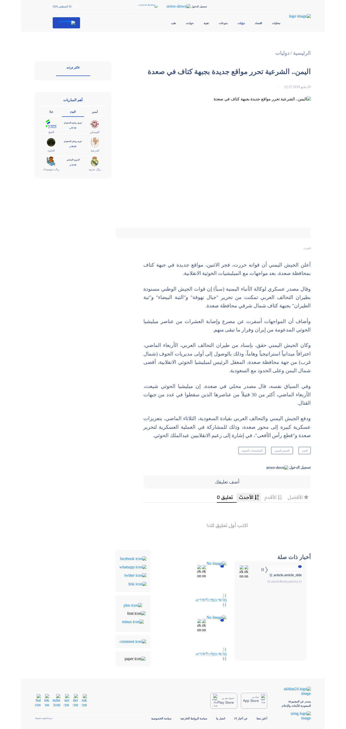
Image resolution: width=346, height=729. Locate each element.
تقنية (206, 23)
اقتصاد (258, 23)
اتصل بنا (220, 718)
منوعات (223, 23)
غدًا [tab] (51, 111)
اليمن (304, 450)
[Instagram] (66, 700)
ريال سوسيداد (51, 169)
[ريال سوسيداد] (51, 160)
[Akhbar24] (293, 691)
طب (173, 23)
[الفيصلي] (94, 123)
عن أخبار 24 (241, 718)
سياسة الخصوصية (161, 718)
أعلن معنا (262, 718)
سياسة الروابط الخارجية (193, 718)
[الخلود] (51, 142)
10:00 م (73, 165)
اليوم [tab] (73, 111)
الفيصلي (95, 132)
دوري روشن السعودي (73, 123)
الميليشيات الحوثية (252, 450)
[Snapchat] (38, 700)
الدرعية (95, 150)
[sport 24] (66, 23)
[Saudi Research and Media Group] (293, 715)
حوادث (190, 23)
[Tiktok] (46, 700)
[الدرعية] (94, 142)
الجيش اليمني (282, 450)
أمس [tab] (95, 111)
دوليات (241, 23)
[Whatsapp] (132, 567)
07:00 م (73, 128)
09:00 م (73, 146)
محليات (276, 23)
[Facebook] (133, 558)
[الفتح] (51, 123)
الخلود (51, 150)
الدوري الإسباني (73, 160)
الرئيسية (302, 53)
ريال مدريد (95, 169)
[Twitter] (135, 575)
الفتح (51, 132)
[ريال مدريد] (94, 160)
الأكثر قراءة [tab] (73, 67)
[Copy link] (137, 583)
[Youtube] (56, 700)
